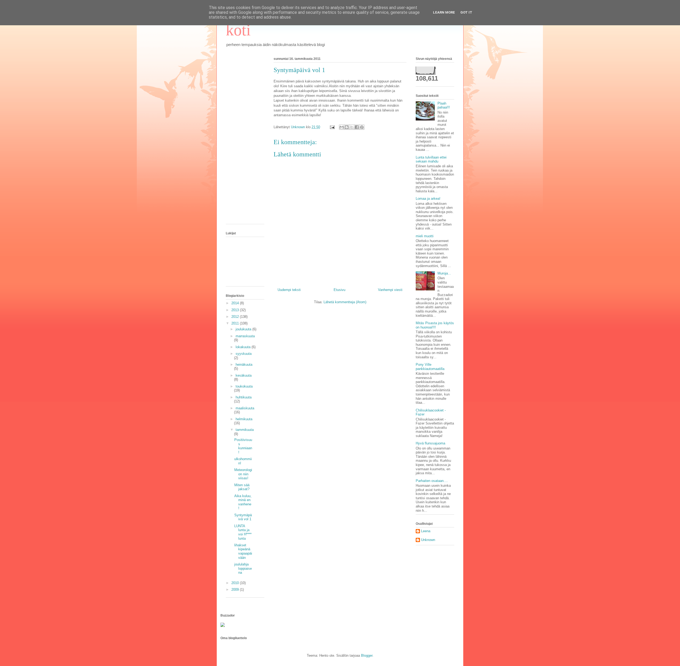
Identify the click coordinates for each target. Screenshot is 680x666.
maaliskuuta (245, 408)
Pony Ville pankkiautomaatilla (430, 367)
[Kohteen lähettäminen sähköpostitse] (341, 127)
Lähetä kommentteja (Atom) (345, 302)
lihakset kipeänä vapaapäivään (243, 551)
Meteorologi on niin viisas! (243, 474)
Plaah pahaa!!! (443, 105)
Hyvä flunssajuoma (430, 443)
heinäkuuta (244, 365)
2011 (235, 323)
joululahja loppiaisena (243, 568)
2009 (235, 590)
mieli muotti (425, 236)
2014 (235, 303)
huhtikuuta (244, 397)
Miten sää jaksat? (241, 487)
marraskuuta (245, 336)
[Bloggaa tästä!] (346, 127)
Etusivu (339, 290)
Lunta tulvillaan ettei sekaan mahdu (431, 159)
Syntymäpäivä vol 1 (243, 517)
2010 (235, 583)
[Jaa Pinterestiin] (361, 127)
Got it (466, 12)
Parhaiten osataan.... (432, 481)
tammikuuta (245, 430)
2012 (235, 317)
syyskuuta (244, 354)
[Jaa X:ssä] (351, 127)
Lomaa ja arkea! (428, 199)
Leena (425, 531)
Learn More (444, 12)
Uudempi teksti (289, 290)
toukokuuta (244, 386)
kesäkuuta (244, 375)
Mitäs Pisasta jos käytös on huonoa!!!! (435, 325)
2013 (235, 310)
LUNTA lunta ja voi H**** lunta (243, 532)
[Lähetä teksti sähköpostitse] (332, 127)
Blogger (366, 655)
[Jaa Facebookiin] (356, 127)
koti (238, 30)
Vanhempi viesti (390, 290)
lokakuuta (244, 347)
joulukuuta (244, 329)
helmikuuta (244, 419)
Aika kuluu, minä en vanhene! (243, 502)
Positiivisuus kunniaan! (243, 446)
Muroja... (444, 273)
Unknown (428, 540)
